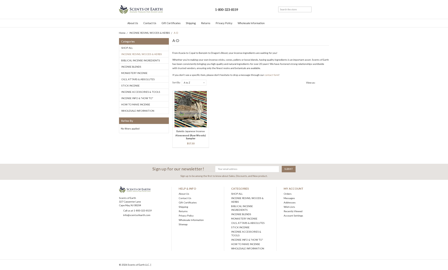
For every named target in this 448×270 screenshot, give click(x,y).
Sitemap (183, 224)
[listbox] (194, 83)
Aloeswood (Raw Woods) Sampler (190, 137)
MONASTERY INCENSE (134, 72)
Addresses (290, 202)
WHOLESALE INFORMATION (137, 110)
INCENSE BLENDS (131, 66)
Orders (288, 193)
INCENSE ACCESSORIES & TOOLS (140, 91)
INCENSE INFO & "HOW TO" (137, 98)
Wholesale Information (251, 23)
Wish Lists (289, 206)
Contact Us (149, 23)
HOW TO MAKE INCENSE (135, 104)
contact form (271, 74)
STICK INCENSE (130, 85)
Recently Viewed (293, 211)
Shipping (191, 23)
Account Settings (293, 215)
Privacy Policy (224, 23)
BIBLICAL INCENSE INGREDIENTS (140, 60)
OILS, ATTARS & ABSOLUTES (138, 79)
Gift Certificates (171, 23)
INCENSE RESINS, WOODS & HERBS (141, 54)
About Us (132, 23)
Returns (205, 23)
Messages (289, 198)
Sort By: (176, 82)
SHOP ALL (127, 47)
